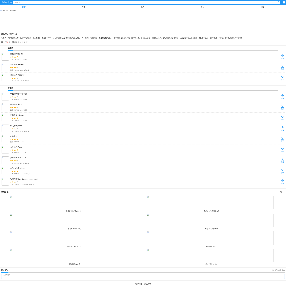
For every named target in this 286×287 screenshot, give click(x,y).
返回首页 (147, 284)
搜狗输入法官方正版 (18, 158)
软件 (143, 7)
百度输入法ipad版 (17, 64)
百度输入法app (16, 147)
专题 (202, 7)
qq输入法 (13, 136)
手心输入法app (16, 104)
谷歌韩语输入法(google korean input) (24, 179)
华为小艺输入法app (17, 168)
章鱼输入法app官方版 (18, 94)
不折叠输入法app (17, 115)
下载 (282, 58)
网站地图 (138, 284)
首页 (24, 7)
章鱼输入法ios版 (16, 54)
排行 (262, 7)
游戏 (83, 7)
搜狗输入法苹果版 (17, 75)
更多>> (282, 192)
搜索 (278, 2)
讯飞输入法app (16, 126)
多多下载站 (7, 2)
